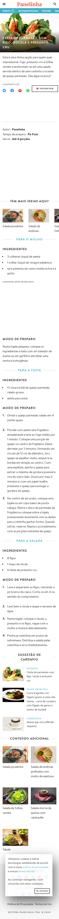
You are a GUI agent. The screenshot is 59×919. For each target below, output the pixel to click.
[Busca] (55, 4)
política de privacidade (36, 867)
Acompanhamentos (28, 10)
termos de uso (26, 871)
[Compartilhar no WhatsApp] (28, 91)
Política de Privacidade (20, 904)
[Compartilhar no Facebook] (12, 91)
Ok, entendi (42, 891)
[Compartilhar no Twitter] (4, 91)
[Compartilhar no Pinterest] (20, 91)
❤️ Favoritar (45, 89)
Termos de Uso (43, 904)
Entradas (46, 10)
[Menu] (4, 4)
